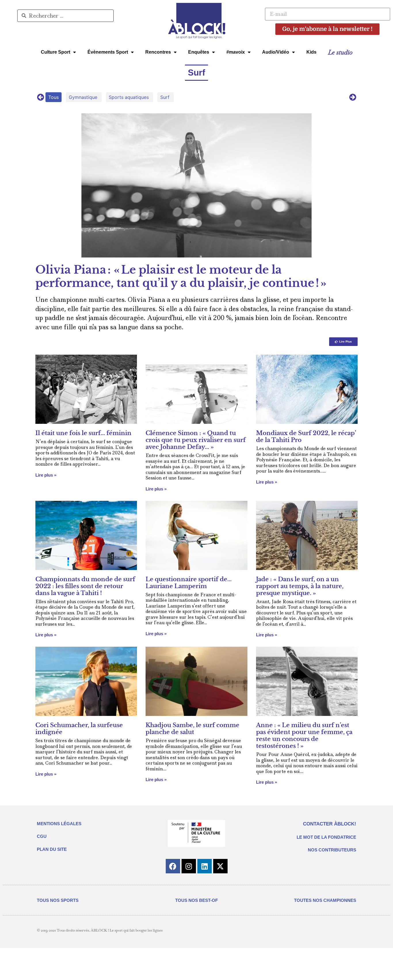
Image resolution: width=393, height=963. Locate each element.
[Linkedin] (204, 866)
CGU (42, 836)
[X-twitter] (220, 866)
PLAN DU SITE (52, 849)
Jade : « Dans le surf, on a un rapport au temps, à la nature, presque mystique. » (300, 586)
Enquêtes (198, 52)
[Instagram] (189, 866)
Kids (311, 52)
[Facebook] (173, 866)
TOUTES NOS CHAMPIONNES (325, 900)
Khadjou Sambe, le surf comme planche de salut (192, 729)
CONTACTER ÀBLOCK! (329, 824)
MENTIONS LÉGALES (59, 823)
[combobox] (65, 16)
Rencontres (158, 52)
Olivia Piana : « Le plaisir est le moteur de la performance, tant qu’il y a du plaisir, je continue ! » (181, 276)
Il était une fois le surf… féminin (83, 433)
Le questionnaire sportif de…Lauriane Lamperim (189, 583)
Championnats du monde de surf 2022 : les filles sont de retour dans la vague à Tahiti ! (85, 586)
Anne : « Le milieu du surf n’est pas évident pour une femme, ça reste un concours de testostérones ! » (304, 735)
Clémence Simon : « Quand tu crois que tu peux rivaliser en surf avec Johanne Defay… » (196, 440)
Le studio (340, 52)
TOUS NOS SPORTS (58, 900)
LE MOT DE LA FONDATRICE (326, 837)
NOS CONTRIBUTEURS (332, 849)
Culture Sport (55, 52)
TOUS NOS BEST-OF (196, 900)
